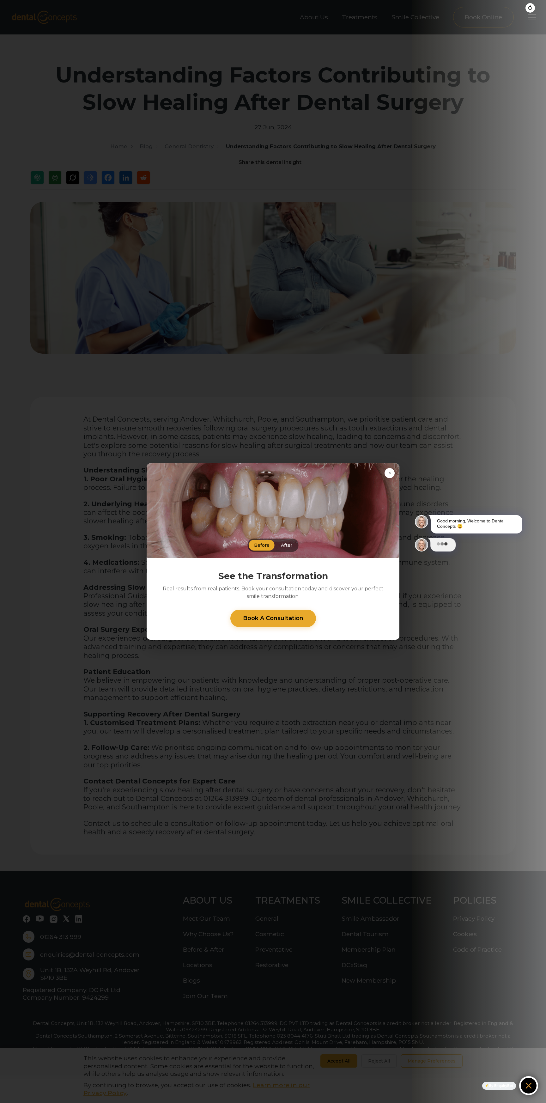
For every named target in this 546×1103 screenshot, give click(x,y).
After (286, 545)
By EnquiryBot (501, 1085)
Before (262, 545)
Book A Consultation (273, 618)
